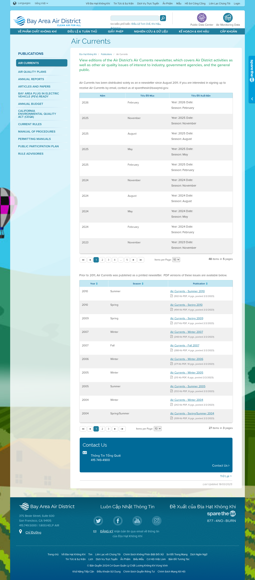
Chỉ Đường (33, 532)
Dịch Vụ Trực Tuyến (148, 3)
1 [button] (96, 260)
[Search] (163, 18)
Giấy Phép (115, 31)
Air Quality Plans (32, 71)
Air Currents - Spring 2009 (186, 318)
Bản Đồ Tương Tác (179, 559)
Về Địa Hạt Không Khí (98, 3)
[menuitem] (98, 3)
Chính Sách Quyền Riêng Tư (139, 571)
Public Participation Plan (38, 146)
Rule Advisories (30, 153)
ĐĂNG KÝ (106, 531)
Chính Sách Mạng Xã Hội (171, 571)
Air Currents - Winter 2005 (186, 373)
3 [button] (108, 260)
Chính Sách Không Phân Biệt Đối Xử (143, 554)
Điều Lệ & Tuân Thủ (82, 31)
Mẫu (178, 3)
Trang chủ (53, 554)
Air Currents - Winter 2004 (186, 400)
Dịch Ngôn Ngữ (198, 554)
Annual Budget (30, 103)
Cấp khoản (228, 31)
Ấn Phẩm (168, 3)
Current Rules (30, 124)
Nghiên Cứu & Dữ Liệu (151, 31)
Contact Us (220, 465)
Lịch (90, 559)
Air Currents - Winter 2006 (186, 359)
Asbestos (116, 28)
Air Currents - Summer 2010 (187, 291)
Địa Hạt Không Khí (88, 54)
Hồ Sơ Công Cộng (195, 3)
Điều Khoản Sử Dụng (109, 571)
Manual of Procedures (36, 131)
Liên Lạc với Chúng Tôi (108, 554)
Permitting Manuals (34, 139)
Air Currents (28, 63)
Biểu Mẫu (138, 559)
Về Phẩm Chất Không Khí (37, 31)
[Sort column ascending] (96, 284)
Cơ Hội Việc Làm (156, 559)
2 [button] (102, 260)
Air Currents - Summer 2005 (187, 386)
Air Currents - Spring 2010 (186, 305)
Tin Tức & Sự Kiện (124, 3)
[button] (83, 259)
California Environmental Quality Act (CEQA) (37, 113)
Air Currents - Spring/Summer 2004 (192, 413)
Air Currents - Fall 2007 (184, 345)
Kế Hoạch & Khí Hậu (194, 31)
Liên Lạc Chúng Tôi (219, 3)
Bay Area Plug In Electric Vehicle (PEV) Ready (38, 95)
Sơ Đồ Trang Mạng (177, 554)
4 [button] (114, 260)
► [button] (133, 260)
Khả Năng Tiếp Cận (83, 571)
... (121, 260)
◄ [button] (90, 260)
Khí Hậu (156, 24)
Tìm (90, 554)
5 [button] (127, 260)
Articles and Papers (34, 86)
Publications (30, 53)
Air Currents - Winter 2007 (186, 332)
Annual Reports (31, 79)
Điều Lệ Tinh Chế (140, 24)
